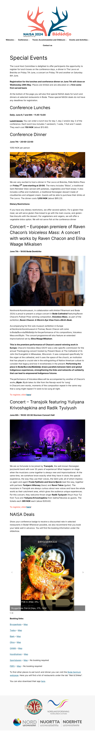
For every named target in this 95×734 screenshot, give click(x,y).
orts (14, 660)
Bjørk (12, 636)
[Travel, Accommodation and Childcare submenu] (66, 39)
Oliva (12, 642)
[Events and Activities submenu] (88, 39)
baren (18, 660)
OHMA (13, 648)
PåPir (12, 666)
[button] (83, 572)
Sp (11, 660)
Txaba (13, 630)
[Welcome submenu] (14, 39)
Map (26, 624)
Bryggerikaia (15, 624)
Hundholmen (16, 654)
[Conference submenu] (29, 39)
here (28, 394)
